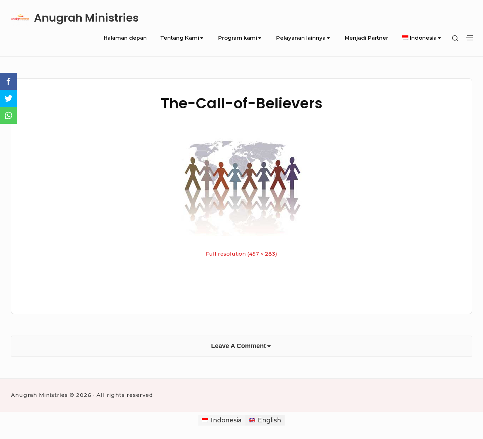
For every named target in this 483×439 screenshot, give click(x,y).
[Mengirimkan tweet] (8, 98)
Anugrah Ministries (86, 18)
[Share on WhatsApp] (8, 115)
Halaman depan (125, 38)
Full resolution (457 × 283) (241, 254)
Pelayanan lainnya (301, 38)
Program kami (237, 38)
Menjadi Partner (366, 38)
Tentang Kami (179, 38)
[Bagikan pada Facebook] (8, 81)
